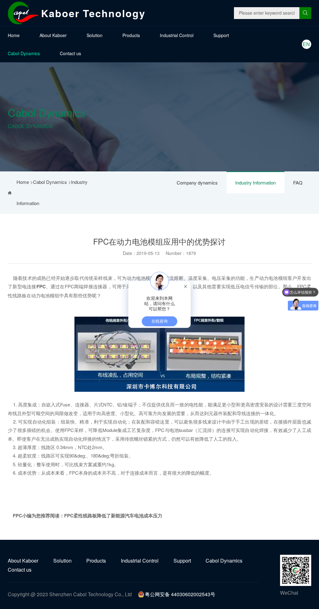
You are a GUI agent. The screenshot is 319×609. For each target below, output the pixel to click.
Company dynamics (197, 182)
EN (306, 44)
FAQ (297, 182)
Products (131, 35)
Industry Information (255, 182)
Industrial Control (176, 35)
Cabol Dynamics (24, 53)
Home (14, 35)
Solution (94, 35)
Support (221, 35)
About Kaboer (53, 35)
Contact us (70, 53)
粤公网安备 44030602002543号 (180, 594)
